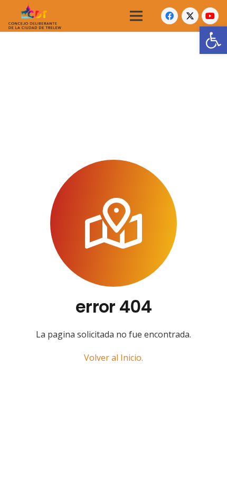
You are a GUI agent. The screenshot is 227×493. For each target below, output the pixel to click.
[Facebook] (169, 15)
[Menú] (136, 16)
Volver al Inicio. (113, 357)
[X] (190, 15)
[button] (213, 40)
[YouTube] (210, 15)
